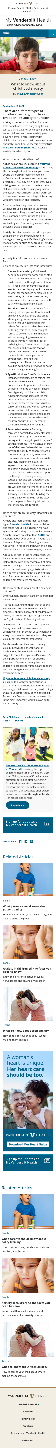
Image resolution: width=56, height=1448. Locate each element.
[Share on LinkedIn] (25, 841)
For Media (28, 1426)
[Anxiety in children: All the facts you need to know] (28, 941)
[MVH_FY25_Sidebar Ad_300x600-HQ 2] (28, 1101)
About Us (28, 1411)
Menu (6, 33)
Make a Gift (28, 1440)
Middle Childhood (33, 717)
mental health (20, 524)
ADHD (41, 535)
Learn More (17, 805)
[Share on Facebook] (20, 841)
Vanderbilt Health (28, 1404)
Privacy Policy (28, 1418)
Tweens (19, 720)
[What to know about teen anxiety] (28, 1004)
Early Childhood (11, 717)
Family (6, 900)
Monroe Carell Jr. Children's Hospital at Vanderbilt (30, 10)
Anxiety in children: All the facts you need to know (27, 970)
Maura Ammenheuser (30, 93)
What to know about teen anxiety (26, 1030)
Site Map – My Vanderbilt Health (28, 1433)
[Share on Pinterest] (31, 841)
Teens (6, 720)
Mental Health (28, 79)
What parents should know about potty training (25, 907)
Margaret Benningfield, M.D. (20, 147)
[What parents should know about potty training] (28, 879)
